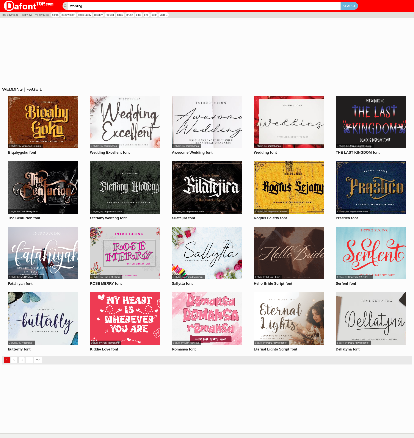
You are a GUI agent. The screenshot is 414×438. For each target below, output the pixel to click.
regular (110, 14)
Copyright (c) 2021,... (359, 277)
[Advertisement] (129, 52)
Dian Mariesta (191, 342)
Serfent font (346, 284)
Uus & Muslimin (112, 277)
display (98, 14)
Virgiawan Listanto (31, 146)
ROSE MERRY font (106, 284)
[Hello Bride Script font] (289, 253)
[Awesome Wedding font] (207, 122)
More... (164, 14)
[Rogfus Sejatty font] (289, 187)
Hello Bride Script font (273, 284)
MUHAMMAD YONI (30, 277)
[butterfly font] (43, 318)
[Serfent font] (371, 253)
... (29, 360)
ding (138, 14)
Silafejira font (183, 218)
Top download (10, 14)
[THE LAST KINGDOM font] (371, 122)
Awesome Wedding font (192, 152)
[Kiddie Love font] (125, 318)
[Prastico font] (371, 187)
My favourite (42, 14)
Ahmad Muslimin (193, 277)
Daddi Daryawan (29, 211)
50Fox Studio (273, 277)
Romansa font (184, 349)
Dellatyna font (348, 349)
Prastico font (347, 218)
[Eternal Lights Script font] (289, 318)
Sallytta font (182, 284)
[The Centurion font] (43, 187)
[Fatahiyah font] (43, 253)
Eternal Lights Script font (275, 349)
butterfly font (19, 349)
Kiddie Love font (104, 349)
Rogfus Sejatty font (270, 218)
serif (154, 14)
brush (129, 14)
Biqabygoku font (22, 152)
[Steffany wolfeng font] (125, 187)
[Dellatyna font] (371, 318)
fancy (120, 14)
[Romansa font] (207, 318)
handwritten (68, 14)
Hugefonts (27, 342)
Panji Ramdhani (110, 342)
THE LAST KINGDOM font (358, 152)
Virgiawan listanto (113, 211)
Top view (27, 14)
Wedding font (265, 152)
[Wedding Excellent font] (125, 122)
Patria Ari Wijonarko (276, 342)
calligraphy (84, 14)
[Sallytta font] (207, 253)
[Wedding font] (289, 122)
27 (38, 360)
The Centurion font (24, 218)
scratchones (110, 146)
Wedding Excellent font (110, 152)
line (146, 14)
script (55, 14)
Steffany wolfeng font (108, 218)
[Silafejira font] (207, 187)
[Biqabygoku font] (43, 122)
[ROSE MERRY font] (125, 253)
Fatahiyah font (20, 284)
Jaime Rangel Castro (361, 146)
